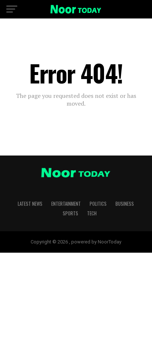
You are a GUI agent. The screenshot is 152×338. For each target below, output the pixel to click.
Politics (98, 203)
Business (124, 203)
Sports (70, 213)
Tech (92, 213)
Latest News (30, 203)
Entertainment (66, 203)
